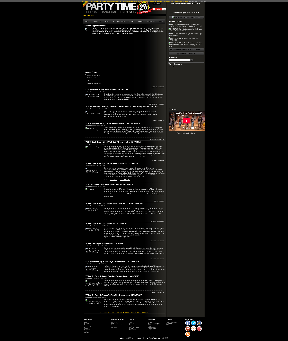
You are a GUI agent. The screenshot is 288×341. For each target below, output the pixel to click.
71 (137, 312)
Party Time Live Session (94, 83)
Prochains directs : (88, 15)
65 (127, 312)
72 (139, 312)
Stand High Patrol (134, 327)
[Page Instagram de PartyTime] (193, 331)
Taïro (130, 322)
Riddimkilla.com (152, 327)
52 (105, 312)
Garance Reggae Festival (154, 323)
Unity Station (114, 322)
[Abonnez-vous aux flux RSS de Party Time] (187, 336)
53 (106, 312)
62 (122, 312)
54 (108, 312)
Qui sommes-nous (172, 321)
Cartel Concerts (152, 328)
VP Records (151, 322)
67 (130, 312)
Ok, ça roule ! (203, 1)
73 (140, 312)
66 (128, 312)
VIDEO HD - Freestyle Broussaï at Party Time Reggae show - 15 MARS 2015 (114, 295)
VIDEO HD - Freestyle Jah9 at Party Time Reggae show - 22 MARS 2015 (112, 276)
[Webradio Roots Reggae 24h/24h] (186, 17)
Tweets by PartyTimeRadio (186, 133)
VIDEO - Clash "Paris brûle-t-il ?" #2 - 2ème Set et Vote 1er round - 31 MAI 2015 (114, 204)
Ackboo (131, 328)
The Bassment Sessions (117, 324)
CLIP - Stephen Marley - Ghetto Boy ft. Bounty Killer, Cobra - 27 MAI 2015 (112, 262)
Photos (86, 327)
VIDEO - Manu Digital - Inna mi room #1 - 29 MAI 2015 (105, 244)
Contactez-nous (172, 324)
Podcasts (86, 323)
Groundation (132, 329)
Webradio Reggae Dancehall (187, 49)
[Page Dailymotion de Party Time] (199, 325)
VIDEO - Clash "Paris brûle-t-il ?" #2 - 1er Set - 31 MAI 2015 (107, 224)
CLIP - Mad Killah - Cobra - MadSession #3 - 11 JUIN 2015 (107, 90)
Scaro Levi (113, 180)
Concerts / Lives (91, 78)
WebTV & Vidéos (187, 53)
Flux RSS (170, 323)
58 (115, 312)
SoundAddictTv (125, 180)
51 (103, 312)
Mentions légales (172, 322)
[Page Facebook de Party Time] (187, 325)
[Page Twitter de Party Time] (193, 325)
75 (144, 312)
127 (148, 312)
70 (135, 312)
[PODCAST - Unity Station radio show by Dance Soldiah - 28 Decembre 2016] (186, 31)
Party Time (90, 91)
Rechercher (173, 58)
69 (133, 312)
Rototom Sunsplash (153, 324)
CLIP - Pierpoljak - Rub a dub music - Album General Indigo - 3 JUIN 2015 (113, 123)
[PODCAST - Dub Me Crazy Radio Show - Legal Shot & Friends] (186, 35)
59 (117, 312)
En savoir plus (193, 1)
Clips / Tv (89, 80)
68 (132, 312)
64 (125, 312)
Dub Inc (131, 324)
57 (113, 312)
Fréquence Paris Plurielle (154, 321)
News (85, 324)
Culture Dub (114, 326)
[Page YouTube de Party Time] (187, 331)
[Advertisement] (124, 52)
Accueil (86, 321)
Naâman (131, 323)
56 (111, 312)
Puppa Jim (132, 326)
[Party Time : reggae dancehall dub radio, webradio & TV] (117, 7)
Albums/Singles (88, 326)
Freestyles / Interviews (93, 75)
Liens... (150, 329)
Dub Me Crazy (114, 323)
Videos (86, 328)
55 (110, 312)
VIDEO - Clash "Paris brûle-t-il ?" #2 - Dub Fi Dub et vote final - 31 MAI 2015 (113, 142)
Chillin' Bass (114, 327)
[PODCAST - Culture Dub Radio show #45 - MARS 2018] (186, 40)
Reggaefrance (151, 326)
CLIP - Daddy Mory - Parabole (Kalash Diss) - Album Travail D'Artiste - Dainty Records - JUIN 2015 (122, 107)
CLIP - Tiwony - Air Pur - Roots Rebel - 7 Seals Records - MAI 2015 (110, 184)
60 (118, 312)
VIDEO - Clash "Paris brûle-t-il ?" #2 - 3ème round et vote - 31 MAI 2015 (112, 164)
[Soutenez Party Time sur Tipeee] (199, 331)
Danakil (131, 321)
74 (142, 312)
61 (120, 312)
